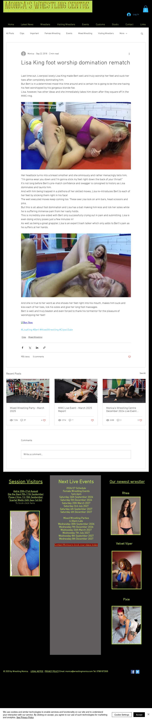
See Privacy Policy (25, 717)
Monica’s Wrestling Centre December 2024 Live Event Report (121, 410)
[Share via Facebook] (22, 347)
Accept (139, 714)
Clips (22, 33)
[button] (145, 9)
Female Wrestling (52, 33)
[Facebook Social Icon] (133, 672)
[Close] (148, 714)
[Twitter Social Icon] (137, 672)
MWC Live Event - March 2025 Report (75, 410)
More (122, 33)
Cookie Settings (121, 714)
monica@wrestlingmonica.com (79, 671)
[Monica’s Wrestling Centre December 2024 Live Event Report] (124, 391)
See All (143, 373)
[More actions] (129, 54)
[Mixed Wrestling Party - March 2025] (27, 391)
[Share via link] (44, 347)
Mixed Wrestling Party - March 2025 (27, 410)
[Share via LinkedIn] (37, 347)
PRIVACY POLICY (52, 671)
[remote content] (76, 322)
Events (69, 33)
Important (34, 33)
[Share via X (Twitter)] (29, 347)
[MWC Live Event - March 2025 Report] (76, 391)
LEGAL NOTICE (37, 671)
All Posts (10, 33)
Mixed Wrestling (85, 33)
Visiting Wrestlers (106, 33)
